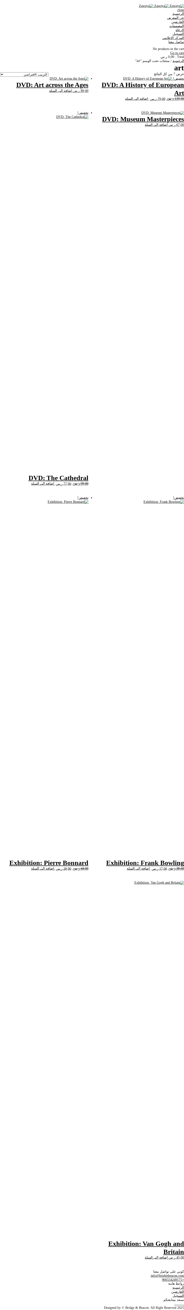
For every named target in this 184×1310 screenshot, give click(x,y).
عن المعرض (175, 18)
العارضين (177, 22)
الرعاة (180, 30)
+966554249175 (173, 1280)
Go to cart (177, 53)
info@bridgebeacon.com (167, 1275)
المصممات (176, 26)
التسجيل (178, 34)
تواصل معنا (176, 42)
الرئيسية (178, 14)
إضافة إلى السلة (136, 98)
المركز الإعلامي (173, 38)
